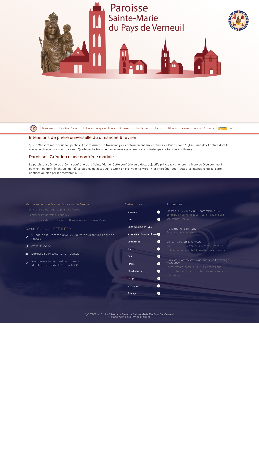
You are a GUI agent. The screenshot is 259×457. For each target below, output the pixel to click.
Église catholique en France (99, 128)
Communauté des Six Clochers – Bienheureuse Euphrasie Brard (68, 220)
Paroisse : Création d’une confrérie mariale (71, 156)
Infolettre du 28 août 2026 (183, 242)
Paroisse (47, 128)
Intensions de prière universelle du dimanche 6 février (82, 137)
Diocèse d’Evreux (69, 128)
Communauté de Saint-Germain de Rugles (54, 209)
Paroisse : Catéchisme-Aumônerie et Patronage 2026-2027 (197, 261)
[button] (144, 212)
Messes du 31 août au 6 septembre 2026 (193, 211)
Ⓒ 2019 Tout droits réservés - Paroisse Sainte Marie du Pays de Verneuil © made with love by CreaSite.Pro (129, 315)
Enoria (197, 128)
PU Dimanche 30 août (181, 228)
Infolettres (142, 128)
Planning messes (178, 128)
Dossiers (124, 128)
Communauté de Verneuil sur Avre (49, 214)
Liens (158, 128)
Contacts (209, 128)
